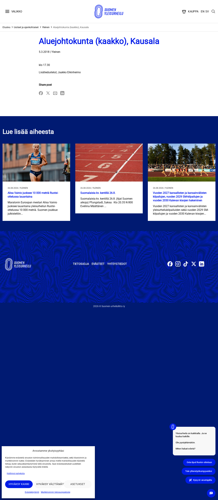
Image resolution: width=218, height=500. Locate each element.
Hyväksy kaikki (19, 484)
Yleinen (46, 27)
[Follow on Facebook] (170, 264)
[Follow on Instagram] (178, 264)
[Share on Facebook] (41, 93)
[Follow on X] (193, 264)
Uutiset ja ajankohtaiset (26, 27)
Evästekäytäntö (32, 492)
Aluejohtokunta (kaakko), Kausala (71, 27)
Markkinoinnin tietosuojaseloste (55, 492)
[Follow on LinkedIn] (201, 264)
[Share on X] (48, 93)
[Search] (213, 11)
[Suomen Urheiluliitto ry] (109, 11)
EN (202, 11)
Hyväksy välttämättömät (49, 484)
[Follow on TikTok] (185, 264)
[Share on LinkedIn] (62, 93)
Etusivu (6, 27)
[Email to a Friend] (55, 93)
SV (207, 11)
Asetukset (77, 484)
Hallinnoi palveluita (16, 473)
